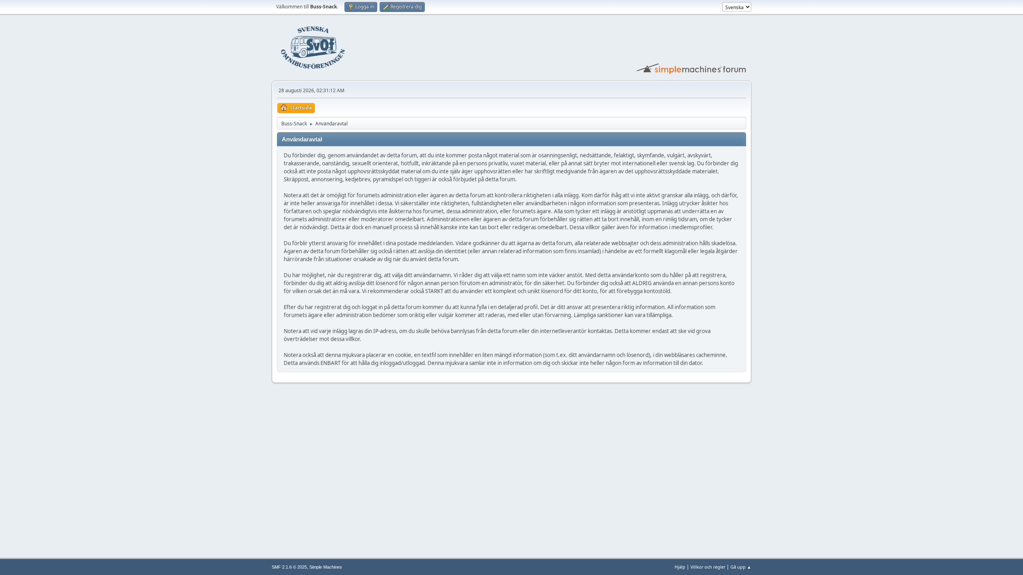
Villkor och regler (708, 567)
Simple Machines (325, 567)
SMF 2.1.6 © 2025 (289, 567)
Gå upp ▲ (740, 567)
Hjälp (680, 567)
